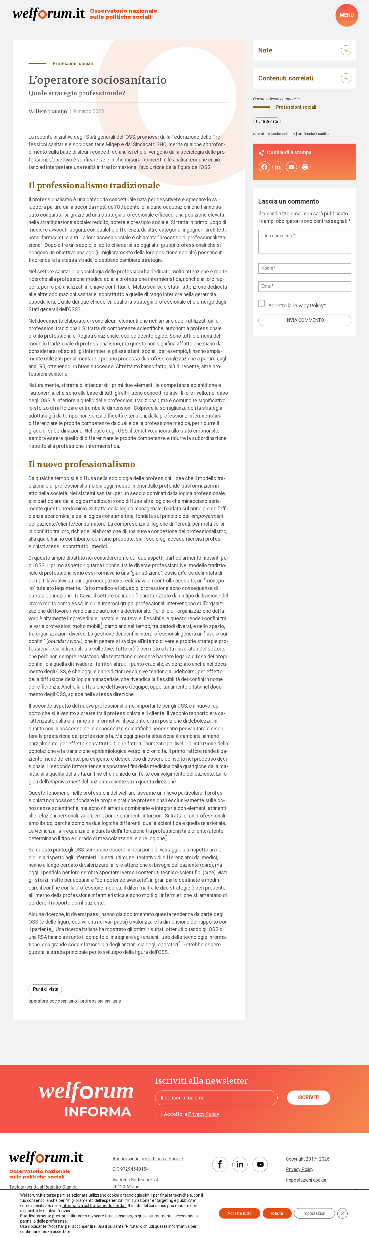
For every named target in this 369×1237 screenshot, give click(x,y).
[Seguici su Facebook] (219, 1164)
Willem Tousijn (48, 111)
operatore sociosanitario (53, 1001)
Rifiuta (277, 1213)
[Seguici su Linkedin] (240, 1164)
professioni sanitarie (100, 1001)
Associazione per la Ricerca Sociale (147, 1158)
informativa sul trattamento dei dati (94, 1205)
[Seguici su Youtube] (260, 1164)
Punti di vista (45, 989)
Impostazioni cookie (306, 1180)
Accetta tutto (239, 1213)
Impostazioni (314, 1213)
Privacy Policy (308, 306)
